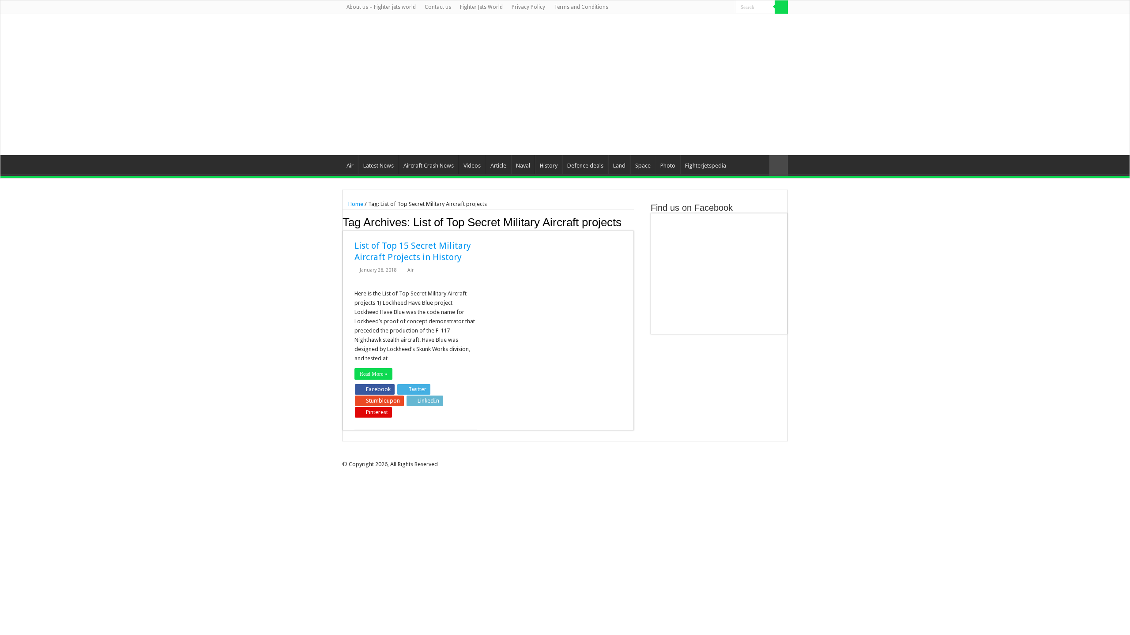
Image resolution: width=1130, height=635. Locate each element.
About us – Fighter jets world (381, 7)
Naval (523, 165)
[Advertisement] (620, 84)
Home (355, 204)
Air (350, 165)
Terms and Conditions (581, 7)
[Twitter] (703, 7)
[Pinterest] (711, 7)
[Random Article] (778, 165)
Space (643, 165)
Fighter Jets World (481, 7)
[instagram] (728, 7)
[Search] (781, 7)
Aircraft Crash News (428, 165)
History (548, 165)
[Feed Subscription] (631, 221)
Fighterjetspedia (705, 165)
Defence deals (585, 165)
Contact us (438, 7)
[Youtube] (720, 7)
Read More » (373, 374)
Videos (472, 165)
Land (619, 165)
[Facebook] (695, 7)
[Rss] (686, 7)
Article (498, 165)
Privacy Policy (528, 7)
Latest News (378, 165)
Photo (667, 165)
